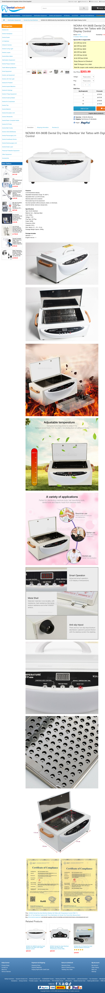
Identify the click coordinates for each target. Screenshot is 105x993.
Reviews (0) (55, 127)
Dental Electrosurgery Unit (9, 143)
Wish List (94, 969)
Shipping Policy (36, 965)
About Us (4, 969)
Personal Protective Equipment (10, 150)
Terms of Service (6, 971)
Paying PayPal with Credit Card (40, 969)
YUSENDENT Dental (48, 979)
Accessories (5, 158)
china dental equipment (34, 917)
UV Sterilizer (5, 41)
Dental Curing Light (7, 48)
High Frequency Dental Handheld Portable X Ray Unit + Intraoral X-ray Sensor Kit (17, 253)
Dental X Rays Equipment (9, 94)
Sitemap (94, 971)
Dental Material (6, 109)
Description (30, 127)
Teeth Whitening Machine (9, 67)
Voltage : (76, 77)
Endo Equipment (27, 15)
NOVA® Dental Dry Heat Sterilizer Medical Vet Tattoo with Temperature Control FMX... (59, 947)
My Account (95, 965)
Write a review (84, 36)
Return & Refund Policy (68, 967)
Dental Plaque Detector (8, 64)
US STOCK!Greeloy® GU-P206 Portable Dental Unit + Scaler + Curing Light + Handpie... (17, 183)
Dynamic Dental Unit (21, 979)
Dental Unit (5, 30)
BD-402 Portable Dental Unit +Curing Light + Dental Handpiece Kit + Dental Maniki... (17, 206)
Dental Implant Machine (8, 86)
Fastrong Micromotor (93, 981)
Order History (95, 967)
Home (6, 15)
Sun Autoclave (93, 979)
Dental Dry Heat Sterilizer (31, 20)
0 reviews (76, 36)
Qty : (75, 84)
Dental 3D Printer (7, 124)
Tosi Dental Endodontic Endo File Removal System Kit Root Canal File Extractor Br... (17, 218)
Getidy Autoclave (9, 979)
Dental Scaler (6, 37)
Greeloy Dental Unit (34, 979)
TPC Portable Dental (57, 981)
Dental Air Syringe (7, 90)
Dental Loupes (6, 52)
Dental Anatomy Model (8, 98)
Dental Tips (5, 105)
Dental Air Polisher (7, 82)
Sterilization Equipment (40, 15)
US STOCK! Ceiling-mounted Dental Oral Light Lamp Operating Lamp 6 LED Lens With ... (17, 170)
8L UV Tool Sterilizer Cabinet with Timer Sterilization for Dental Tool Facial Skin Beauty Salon (54, 915)
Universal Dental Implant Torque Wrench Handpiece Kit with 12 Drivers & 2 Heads (17, 194)
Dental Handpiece (15, 15)
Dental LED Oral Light (8, 79)
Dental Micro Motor (7, 56)
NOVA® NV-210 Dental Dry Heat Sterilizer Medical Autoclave (83, 946)
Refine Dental (71, 979)
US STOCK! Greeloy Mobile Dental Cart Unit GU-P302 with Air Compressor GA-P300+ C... (17, 230)
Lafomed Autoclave (82, 979)
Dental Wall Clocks (7, 128)
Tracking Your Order (67, 969)
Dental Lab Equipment (55, 15)
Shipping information (43, 127)
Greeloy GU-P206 (60, 979)
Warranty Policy (66, 965)
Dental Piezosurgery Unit (9, 135)
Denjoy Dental (23, 981)
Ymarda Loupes (33, 981)
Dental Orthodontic (7, 116)
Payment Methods (37, 967)
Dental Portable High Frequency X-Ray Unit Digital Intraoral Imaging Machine (17, 241)
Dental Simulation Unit (8, 113)
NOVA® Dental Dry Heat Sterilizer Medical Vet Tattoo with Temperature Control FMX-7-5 (53, 913)
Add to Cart (84, 108)
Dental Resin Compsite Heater (10, 120)
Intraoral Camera (7, 45)
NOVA (79, 34)
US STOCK (75, 15)
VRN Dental (68, 981)
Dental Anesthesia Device (9, 139)
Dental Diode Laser (7, 147)
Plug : (75, 81)
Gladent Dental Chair (79, 981)
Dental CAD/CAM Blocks (87, 15)
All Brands (67, 15)
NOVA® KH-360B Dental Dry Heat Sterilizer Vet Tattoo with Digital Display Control (35, 947)
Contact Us (5, 967)
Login (75, 1)
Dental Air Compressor (8, 101)
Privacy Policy (5, 965)
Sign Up (70, 1)
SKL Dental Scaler (45, 981)
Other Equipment (7, 154)
